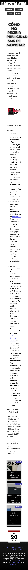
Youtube (19, 10)
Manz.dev (9, 10)
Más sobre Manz (21, 548)
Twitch (10, 14)
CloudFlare (14, 564)
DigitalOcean (15, 562)
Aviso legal (14, 548)
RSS (8, 547)
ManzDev (17, 560)
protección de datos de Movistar (15, 338)
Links (18, 14)
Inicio (4, 547)
